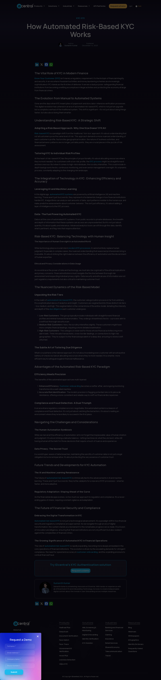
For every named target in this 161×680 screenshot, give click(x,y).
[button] (38, 636)
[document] (80, 340)
